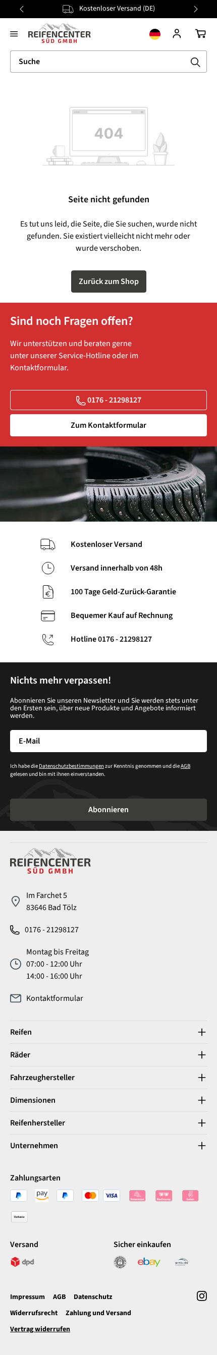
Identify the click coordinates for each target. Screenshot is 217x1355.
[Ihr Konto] (177, 33)
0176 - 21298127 (114, 400)
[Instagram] (202, 1312)
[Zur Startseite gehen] (59, 33)
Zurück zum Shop (109, 281)
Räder (20, 1054)
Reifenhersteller (37, 1122)
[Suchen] (196, 61)
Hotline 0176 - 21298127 (111, 639)
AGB (185, 766)
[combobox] (97, 61)
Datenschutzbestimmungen (71, 766)
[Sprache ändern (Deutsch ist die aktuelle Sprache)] (154, 33)
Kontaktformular (54, 998)
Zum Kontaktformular (108, 425)
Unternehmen (34, 1145)
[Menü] (14, 33)
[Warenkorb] (200, 33)
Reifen (21, 1032)
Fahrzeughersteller (42, 1077)
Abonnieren (108, 809)
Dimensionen (33, 1100)
